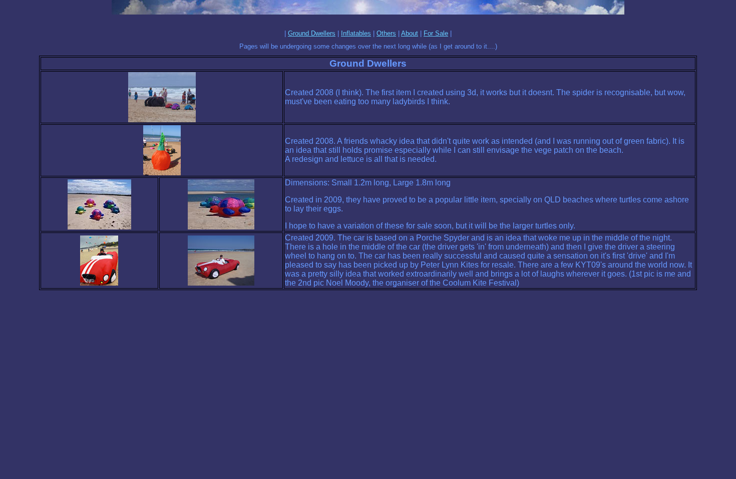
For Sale (436, 33)
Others (386, 33)
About (409, 33)
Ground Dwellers (311, 33)
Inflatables (356, 33)
